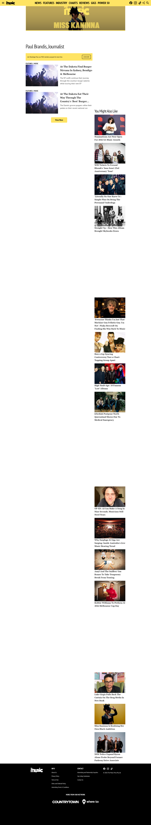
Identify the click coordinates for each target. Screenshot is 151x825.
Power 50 (104, 2)
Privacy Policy (55, 776)
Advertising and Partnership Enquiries (87, 772)
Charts (73, 2)
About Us (54, 772)
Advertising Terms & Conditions (60, 787)
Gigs (93, 2)
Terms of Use (55, 780)
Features (48, 2)
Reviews (84, 2)
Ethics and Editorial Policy (59, 783)
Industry (61, 2)
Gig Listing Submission (83, 776)
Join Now (86, 57)
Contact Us (80, 780)
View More (59, 120)
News (38, 2)
